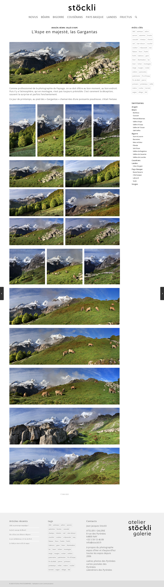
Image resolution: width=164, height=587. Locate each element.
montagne (147, 64)
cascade (135, 40)
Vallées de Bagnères (140, 151)
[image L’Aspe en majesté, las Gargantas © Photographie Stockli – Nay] (23, 131)
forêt (134, 56)
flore (140, 52)
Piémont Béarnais (139, 119)
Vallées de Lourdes (139, 157)
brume (149, 35)
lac (149, 60)
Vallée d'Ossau (138, 125)
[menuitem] (33, 17)
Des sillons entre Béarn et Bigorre (20, 534)
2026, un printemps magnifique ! (19, 525)
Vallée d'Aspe (72, 28)
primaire (135, 84)
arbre (147, 31)
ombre (134, 72)
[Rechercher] (135, 17)
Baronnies (136, 139)
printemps (143, 84)
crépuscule (143, 48)
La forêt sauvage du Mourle (17, 530)
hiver (134, 60)
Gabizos (140, 56)
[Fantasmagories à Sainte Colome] (2, 293)
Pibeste (135, 145)
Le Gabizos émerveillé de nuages (19, 543)
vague (134, 92)
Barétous (136, 113)
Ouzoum (136, 116)
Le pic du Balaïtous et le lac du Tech (20, 539)
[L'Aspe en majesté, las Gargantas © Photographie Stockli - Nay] (64, 63)
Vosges (135, 184)
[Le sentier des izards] (162, 293)
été (146, 92)
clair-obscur (141, 44)
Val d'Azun (136, 148)
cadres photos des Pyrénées (100, 561)
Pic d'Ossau (146, 76)
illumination (142, 60)
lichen (140, 64)
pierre (144, 80)
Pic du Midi (136, 80)
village (141, 92)
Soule (135, 181)
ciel (133, 44)
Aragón (54, 28)
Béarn (62, 28)
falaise (134, 52)
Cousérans (136, 160)
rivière (134, 88)
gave (147, 56)
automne (142, 35)
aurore (134, 35)
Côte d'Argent (137, 166)
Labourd (136, 178)
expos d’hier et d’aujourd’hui (100, 550)
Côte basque (137, 175)
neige (134, 68)
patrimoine (136, 76)
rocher (141, 88)
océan (147, 68)
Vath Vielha (136, 130)
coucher (149, 44)
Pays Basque (137, 169)
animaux (140, 31)
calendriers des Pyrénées (99, 569)
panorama (142, 72)
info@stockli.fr (93, 542)
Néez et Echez (137, 142)
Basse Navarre (138, 172)
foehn (146, 52)
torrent (147, 88)
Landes (135, 163)
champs (143, 40)
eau (150, 48)
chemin (150, 40)
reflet (151, 84)
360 (133, 31)
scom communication (46, 583)
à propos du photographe (99, 547)
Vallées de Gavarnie (139, 154)
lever (134, 64)
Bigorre (135, 133)
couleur (135, 48)
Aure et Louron (138, 136)
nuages (140, 68)
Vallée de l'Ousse (139, 127)
